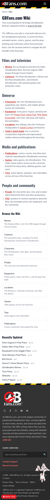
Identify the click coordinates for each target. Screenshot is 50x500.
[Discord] (27, 411)
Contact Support (10, 462)
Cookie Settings (8, 486)
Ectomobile (10, 118)
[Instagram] (5, 411)
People (8, 192)
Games (8, 160)
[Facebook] (10, 411)
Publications (11, 153)
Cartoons (9, 77)
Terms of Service (21, 482)
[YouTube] (21, 411)
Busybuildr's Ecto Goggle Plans (16, 351)
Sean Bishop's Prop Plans (14, 355)
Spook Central (26, 128)
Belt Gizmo (7, 359)
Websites (6, 376)
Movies (8, 67)
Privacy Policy (8, 482)
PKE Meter (42, 115)
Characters (10, 102)
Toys (7, 173)
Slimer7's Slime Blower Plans (15, 363)
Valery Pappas (8, 380)
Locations (10, 124)
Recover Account (10, 465)
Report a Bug (10, 497)
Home (4, 12)
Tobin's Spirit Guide (14, 131)
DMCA (32, 482)
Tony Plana (7, 371)
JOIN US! (7, 440)
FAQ (7, 199)
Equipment (10, 112)
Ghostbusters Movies (11, 367)
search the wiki (34, 26)
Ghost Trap (31, 115)
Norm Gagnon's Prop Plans (14, 343)
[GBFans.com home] (14, 3)
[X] (16, 411)
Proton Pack (19, 115)
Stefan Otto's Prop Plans (13, 347)
